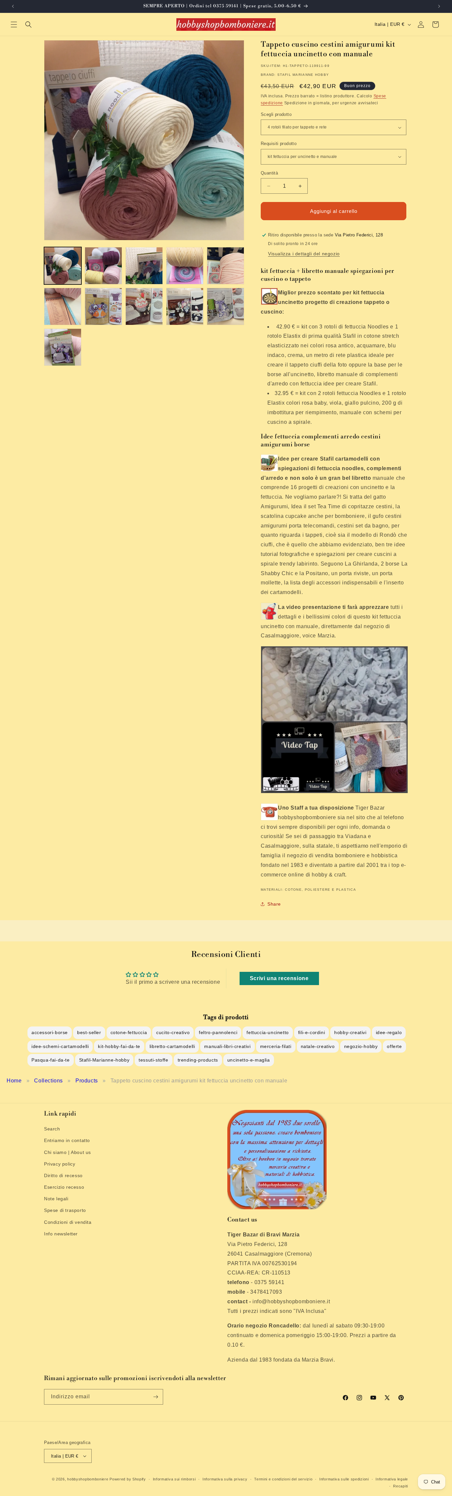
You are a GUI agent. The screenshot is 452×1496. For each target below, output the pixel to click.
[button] (14, 24)
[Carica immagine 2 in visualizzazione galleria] (103, 265)
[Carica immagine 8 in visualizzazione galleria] (144, 306)
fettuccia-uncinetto (268, 1032)
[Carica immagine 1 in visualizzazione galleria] (62, 265)
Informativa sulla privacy (225, 1479)
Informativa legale (392, 1479)
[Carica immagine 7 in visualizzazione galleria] (103, 306)
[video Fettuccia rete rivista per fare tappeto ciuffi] (334, 722)
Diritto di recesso (63, 1175)
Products (86, 1080)
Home (14, 1080)
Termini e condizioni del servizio (283, 1479)
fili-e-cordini (311, 1032)
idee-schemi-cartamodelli (60, 1046)
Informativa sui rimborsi (174, 1479)
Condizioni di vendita (68, 1222)
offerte (394, 1046)
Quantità (269, 173)
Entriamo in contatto (67, 1140)
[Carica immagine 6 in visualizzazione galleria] (62, 306)
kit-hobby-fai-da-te (119, 1046)
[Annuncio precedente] (13, 6)
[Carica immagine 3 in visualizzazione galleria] (144, 265)
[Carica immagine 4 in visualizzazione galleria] (184, 265)
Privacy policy (59, 1164)
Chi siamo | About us (67, 1152)
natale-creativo (318, 1046)
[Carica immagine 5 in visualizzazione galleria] (225, 265)
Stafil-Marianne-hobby (104, 1060)
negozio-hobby (361, 1046)
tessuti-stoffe (153, 1060)
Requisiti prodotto (278, 143)
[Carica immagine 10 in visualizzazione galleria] (225, 306)
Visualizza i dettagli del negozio (304, 253)
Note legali (56, 1198)
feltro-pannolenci (218, 1032)
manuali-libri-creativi (227, 1046)
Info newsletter (61, 1233)
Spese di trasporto (65, 1210)
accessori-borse (49, 1032)
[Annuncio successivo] (439, 6)
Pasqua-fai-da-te (50, 1060)
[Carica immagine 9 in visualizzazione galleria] (184, 306)
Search (52, 1128)
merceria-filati (276, 1046)
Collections (48, 1080)
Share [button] (274, 904)
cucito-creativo (173, 1032)
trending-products (198, 1060)
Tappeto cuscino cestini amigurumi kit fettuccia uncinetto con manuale (199, 1080)
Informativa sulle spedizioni (344, 1479)
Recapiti (400, 1486)
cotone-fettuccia (129, 1032)
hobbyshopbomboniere (87, 1479)
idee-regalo (389, 1032)
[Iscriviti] (155, 1397)
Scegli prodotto (276, 114)
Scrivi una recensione (279, 978)
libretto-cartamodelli (172, 1046)
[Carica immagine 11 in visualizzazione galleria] (62, 347)
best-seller (89, 1032)
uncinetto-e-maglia (248, 1060)
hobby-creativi (350, 1032)
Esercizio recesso (64, 1187)
